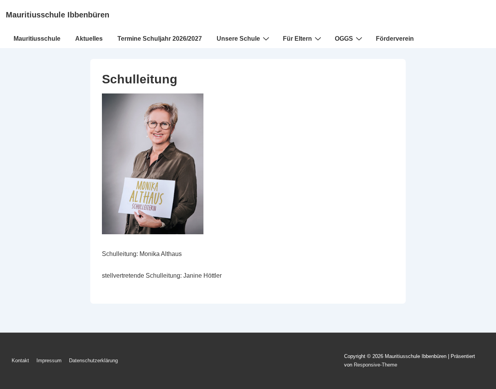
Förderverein (395, 38)
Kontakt (20, 360)
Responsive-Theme (375, 365)
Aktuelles (89, 38)
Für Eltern (297, 38)
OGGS (344, 38)
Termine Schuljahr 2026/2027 (159, 38)
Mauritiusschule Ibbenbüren (57, 14)
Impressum (49, 360)
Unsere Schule (238, 38)
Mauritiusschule (37, 38)
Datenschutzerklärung (93, 360)
